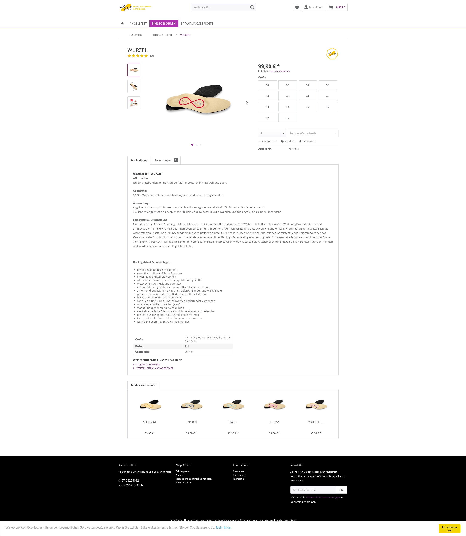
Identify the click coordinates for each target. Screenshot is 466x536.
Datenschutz (239, 474)
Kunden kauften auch (143, 385)
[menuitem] (224, 7)
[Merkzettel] (297, 7)
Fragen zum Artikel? (148, 364)
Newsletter (238, 471)
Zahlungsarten (183, 471)
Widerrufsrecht (183, 482)
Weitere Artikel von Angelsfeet (154, 368)
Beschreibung (138, 160)
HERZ (274, 422)
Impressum (238, 478)
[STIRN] (192, 405)
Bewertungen (165, 160)
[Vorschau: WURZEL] (133, 70)
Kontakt (179, 474)
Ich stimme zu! (449, 528)
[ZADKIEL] (316, 405)
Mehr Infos (223, 527)
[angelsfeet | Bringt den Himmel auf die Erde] (137, 11)
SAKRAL (150, 422)
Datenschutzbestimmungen (323, 497)
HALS (233, 422)
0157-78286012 (128, 480)
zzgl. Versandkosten (280, 71)
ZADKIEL (316, 422)
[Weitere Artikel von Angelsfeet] (332, 53)
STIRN (191, 422)
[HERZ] (274, 405)
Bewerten (309, 141)
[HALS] (233, 405)
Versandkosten (225, 520)
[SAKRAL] (150, 405)
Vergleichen (269, 141)
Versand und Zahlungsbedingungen (194, 478)
